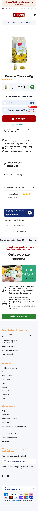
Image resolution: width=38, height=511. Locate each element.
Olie (3, 383)
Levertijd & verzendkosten (11, 430)
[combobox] (19, 22)
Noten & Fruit (7, 376)
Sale (3, 399)
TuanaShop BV (15, 501)
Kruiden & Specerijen (9, 368)
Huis (3, 29)
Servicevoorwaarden (9, 438)
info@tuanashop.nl (19, 231)
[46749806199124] (32, 87)
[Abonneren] (33, 461)
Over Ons (5, 415)
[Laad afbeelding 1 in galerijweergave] (15, 67)
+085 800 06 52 (18, 226)
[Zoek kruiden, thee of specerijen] (4, 22)
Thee (4, 372)
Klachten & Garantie (9, 434)
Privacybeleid (7, 422)
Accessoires (6, 391)
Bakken (4, 387)
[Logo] (19, 15)
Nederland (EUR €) (12, 489)
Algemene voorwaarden (11, 419)
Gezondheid (6, 380)
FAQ (3, 411)
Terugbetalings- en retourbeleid (14, 426)
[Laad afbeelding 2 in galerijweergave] (23, 67)
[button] (7, 79)
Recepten (5, 395)
